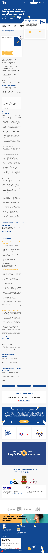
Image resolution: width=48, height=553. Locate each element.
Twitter (4, 537)
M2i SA (12, 493)
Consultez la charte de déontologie (6, 54)
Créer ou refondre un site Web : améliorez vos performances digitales (10, 31)
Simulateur (24, 421)
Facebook (5, 537)
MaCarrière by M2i (34, 545)
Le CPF (23, 2)
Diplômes (19, 2)
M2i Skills (15, 493)
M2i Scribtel (9, 495)
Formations (13, 2)
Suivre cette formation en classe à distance (40, 34)
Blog (28, 2)
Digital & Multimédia (11, 30)
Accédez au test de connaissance (24, 400)
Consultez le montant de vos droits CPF (7, 51)
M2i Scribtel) (20, 493)
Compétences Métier (20, 550)
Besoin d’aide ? (39, 385)
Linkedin (2, 537)
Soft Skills (18, 549)
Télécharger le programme (9, 385)
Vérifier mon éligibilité (24, 385)
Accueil (3, 30)
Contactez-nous (32, 519)
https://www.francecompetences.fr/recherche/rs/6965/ (13, 222)
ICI (19, 82)
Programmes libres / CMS (5, 32)
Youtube (6, 537)
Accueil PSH (4, 549)
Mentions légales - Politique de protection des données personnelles (8, 534)
